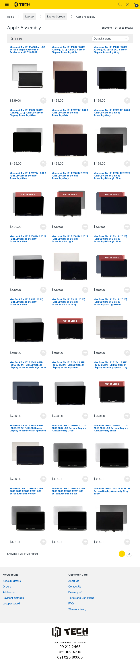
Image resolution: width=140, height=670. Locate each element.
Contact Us (74, 586)
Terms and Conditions (81, 597)
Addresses (9, 592)
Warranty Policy (77, 609)
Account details (12, 580)
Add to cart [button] (43, 100)
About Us (73, 580)
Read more (43, 227)
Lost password (11, 603)
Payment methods (13, 597)
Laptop (29, 16)
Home (10, 16)
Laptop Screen (56, 16)
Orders (7, 586)
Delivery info (75, 592)
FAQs (71, 603)
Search (120, 4)
